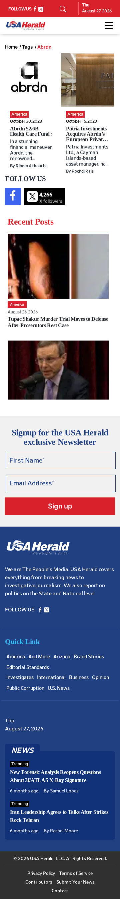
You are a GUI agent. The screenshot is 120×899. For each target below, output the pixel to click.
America (15, 656)
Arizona (61, 656)
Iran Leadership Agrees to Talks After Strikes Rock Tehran (59, 816)
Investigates (20, 677)
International (51, 677)
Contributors (38, 882)
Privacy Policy (41, 873)
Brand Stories (89, 656)
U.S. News (59, 688)
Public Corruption (25, 688)
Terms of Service (76, 873)
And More (39, 656)
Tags (27, 47)
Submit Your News (75, 882)
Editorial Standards (27, 667)
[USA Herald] (26, 26)
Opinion (100, 677)
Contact (60, 891)
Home (11, 47)
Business (79, 677)
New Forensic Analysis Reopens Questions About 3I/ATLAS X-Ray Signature (55, 776)
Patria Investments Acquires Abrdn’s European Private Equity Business (86, 136)
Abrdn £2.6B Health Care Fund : (31, 131)
